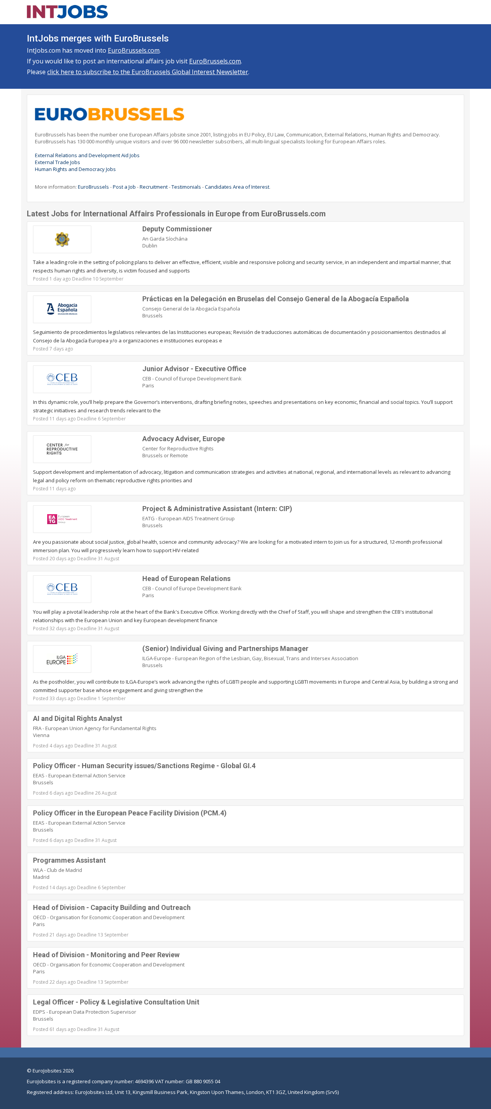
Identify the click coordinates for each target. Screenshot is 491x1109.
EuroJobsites (47, 1070)
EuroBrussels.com (134, 50)
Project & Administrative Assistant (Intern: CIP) (217, 509)
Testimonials (186, 186)
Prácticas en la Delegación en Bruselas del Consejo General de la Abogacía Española (275, 299)
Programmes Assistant (69, 860)
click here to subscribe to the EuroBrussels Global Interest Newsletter (147, 72)
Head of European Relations (186, 578)
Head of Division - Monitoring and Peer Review (106, 955)
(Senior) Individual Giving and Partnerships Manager (225, 648)
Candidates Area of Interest (237, 186)
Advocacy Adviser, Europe (183, 439)
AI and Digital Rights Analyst (77, 718)
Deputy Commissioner (177, 229)
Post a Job (124, 186)
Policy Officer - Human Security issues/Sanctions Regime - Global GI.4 (144, 766)
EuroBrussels (93, 186)
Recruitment (154, 186)
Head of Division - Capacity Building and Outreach (112, 907)
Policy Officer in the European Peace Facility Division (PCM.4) (130, 813)
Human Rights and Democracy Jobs (75, 169)
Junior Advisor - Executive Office (194, 369)
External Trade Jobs (57, 162)
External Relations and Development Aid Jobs (87, 155)
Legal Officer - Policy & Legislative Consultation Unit (116, 1002)
